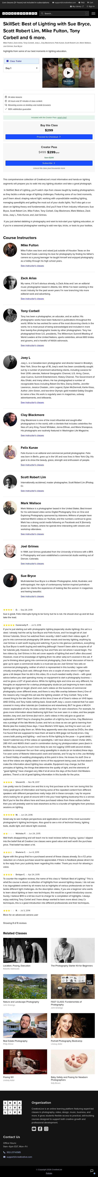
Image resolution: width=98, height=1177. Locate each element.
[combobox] (64, 13)
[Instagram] (46, 1129)
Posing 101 (8, 1077)
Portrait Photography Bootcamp (66, 1040)
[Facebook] (40, 1129)
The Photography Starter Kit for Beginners (72, 965)
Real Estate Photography (15, 1040)
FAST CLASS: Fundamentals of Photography (66, 1003)
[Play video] (68, 73)
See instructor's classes (32, 265)
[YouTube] (34, 1129)
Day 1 (8, 68)
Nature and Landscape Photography (21, 1001)
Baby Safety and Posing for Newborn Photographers (69, 1079)
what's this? (62, 117)
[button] (91, 1170)
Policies (49, 1173)
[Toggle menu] (93, 13)
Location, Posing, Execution (16, 965)
